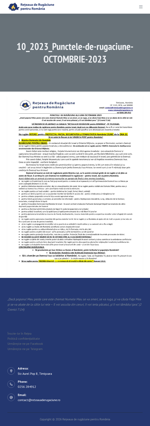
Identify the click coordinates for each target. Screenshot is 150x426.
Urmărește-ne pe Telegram (25, 349)
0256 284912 (27, 387)
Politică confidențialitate (23, 338)
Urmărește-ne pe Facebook (25, 344)
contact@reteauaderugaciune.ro (39, 400)
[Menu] (141, 7)
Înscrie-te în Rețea (19, 333)
